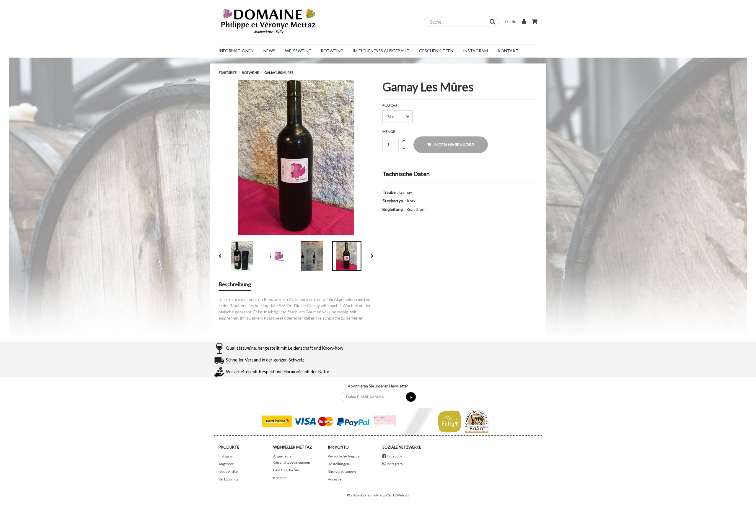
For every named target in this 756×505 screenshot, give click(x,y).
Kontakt (279, 477)
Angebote (226, 464)
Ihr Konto (338, 447)
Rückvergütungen (342, 471)
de (514, 21)
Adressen (335, 479)
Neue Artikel (229, 471)
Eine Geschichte (286, 470)
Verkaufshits (229, 479)
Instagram (226, 456)
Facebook (394, 456)
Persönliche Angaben (344, 456)
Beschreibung (235, 284)
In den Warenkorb (453, 144)
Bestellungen (338, 464)
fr (507, 21)
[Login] (524, 21)
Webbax (402, 495)
